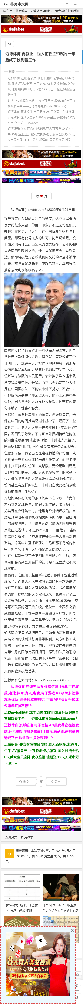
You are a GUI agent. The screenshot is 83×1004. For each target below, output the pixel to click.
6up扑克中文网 (16, 4)
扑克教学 (21, 11)
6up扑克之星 (44, 856)
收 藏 (41, 196)
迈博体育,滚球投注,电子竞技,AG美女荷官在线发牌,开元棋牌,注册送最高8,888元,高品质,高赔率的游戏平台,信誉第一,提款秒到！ (41, 731)
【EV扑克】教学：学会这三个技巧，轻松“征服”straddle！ (21, 911)
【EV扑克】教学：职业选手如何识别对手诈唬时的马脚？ (60, 911)
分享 (57, 781)
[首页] (77, 974)
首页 (10, 11)
